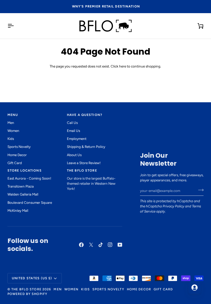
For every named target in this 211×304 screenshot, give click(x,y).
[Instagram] (110, 244)
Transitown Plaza (20, 186)
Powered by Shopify (27, 294)
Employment (76, 139)
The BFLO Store (26, 289)
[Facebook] (81, 244)
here (122, 66)
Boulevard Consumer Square (29, 202)
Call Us (72, 123)
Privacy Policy (173, 206)
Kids (10, 139)
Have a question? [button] (84, 115)
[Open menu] (15, 26)
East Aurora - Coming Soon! (29, 178)
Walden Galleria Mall (22, 194)
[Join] (199, 190)
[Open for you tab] (194, 287)
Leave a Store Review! (84, 163)
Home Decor (17, 155)
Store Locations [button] (24, 170)
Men (10, 123)
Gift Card (14, 163)
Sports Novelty (19, 147)
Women (13, 131)
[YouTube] (120, 244)
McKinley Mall (17, 210)
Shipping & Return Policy (86, 147)
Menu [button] (12, 115)
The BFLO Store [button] (82, 170)
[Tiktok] (101, 244)
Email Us (73, 131)
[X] (91, 244)
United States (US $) (32, 278)
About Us (74, 155)
